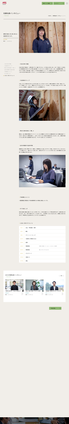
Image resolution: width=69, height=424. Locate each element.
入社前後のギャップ (8, 65)
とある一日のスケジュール (9, 75)
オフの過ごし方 (7, 73)
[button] (59, 276)
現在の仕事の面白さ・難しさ (9, 67)
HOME (49, 15)
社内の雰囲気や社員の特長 (9, 69)
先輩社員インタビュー (57, 15)
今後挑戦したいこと (8, 71)
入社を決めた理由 (7, 63)
